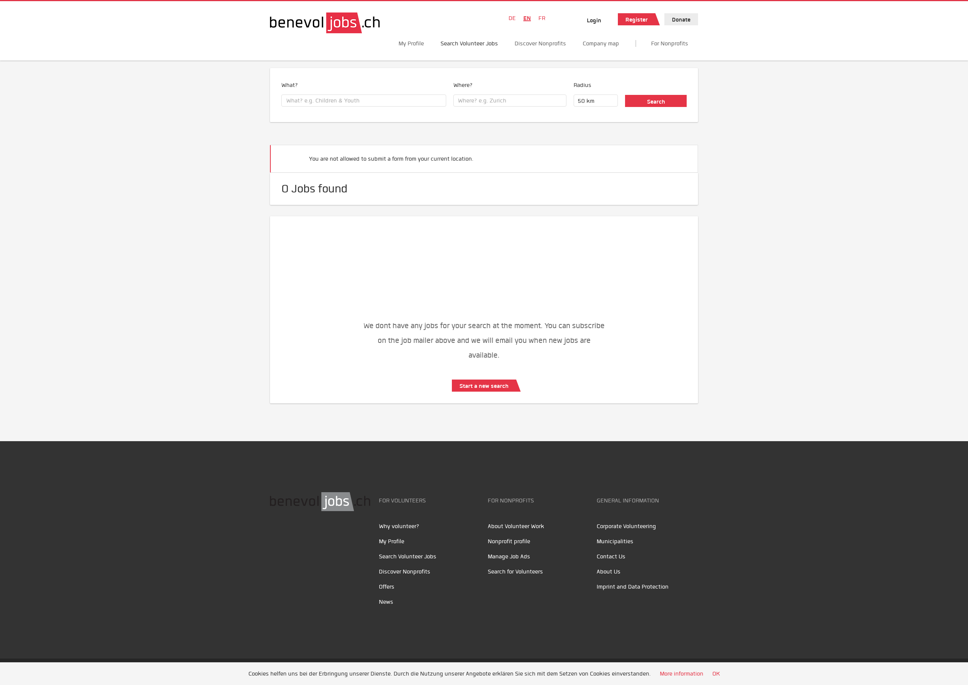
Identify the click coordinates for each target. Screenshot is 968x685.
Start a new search (484, 386)
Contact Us (611, 556)
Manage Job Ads (509, 556)
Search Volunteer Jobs (469, 43)
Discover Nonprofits (540, 43)
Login (594, 20)
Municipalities (615, 541)
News (386, 601)
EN (527, 18)
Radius (582, 85)
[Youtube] (294, 535)
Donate (681, 19)
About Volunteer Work (516, 526)
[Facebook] (277, 535)
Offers (386, 586)
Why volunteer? (399, 526)
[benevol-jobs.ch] (325, 22)
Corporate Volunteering (626, 526)
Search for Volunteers (515, 571)
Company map (601, 43)
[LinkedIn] (312, 535)
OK (716, 673)
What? (289, 85)
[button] (680, 156)
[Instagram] (327, 535)
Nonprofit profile (509, 541)
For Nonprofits (669, 43)
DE (512, 18)
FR (541, 18)
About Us (609, 571)
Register (636, 19)
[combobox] (363, 101)
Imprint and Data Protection (633, 586)
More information (681, 673)
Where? (463, 85)
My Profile (411, 43)
